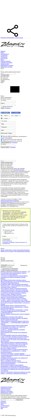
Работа (2, 52)
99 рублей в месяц (9, 230)
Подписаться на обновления (10, 268)
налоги (15, 250)
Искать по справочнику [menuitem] (7, 167)
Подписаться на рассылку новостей (12, 139)
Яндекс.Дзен (4, 407)
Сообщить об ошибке (6, 62)
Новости (3, 51)
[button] (5, 75)
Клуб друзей (4, 58)
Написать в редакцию (6, 391)
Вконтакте (3, 402)
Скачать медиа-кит (6, 388)
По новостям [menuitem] (4, 78)
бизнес (2, 250)
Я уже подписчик (7, 241)
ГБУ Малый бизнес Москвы (22, 251)
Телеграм (3, 401)
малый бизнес (8, 250)
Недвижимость (5, 54)
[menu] (15, 55)
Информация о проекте (7, 65)
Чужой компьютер (7, 106)
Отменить (7, 108)
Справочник (4, 55)
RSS (2, 408)
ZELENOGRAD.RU (19, 169)
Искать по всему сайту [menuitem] (7, 164)
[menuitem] (15, 51)
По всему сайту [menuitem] (5, 76)
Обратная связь (5, 64)
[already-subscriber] (15, 241)
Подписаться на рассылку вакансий (12, 141)
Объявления (4, 57)
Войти (2, 59)
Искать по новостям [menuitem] (6, 165)
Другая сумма (8, 231)
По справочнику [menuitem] (5, 79)
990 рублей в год (9, 233)
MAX (2, 404)
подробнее (8, 138)
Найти (2, 81)
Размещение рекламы (6, 66)
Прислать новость (5, 61)
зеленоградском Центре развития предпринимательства (10, 201)
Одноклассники (5, 405)
